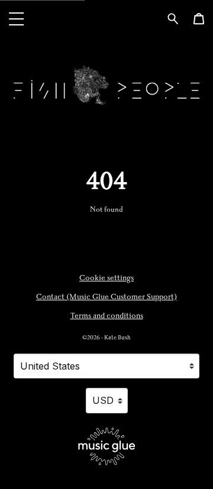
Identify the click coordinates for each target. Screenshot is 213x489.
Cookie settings (106, 278)
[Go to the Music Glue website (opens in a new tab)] (106, 446)
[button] (16, 18)
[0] (198, 19)
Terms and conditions (106, 315)
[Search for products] (173, 18)
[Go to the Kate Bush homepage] (106, 19)
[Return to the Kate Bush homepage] (106, 85)
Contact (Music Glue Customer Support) (106, 297)
